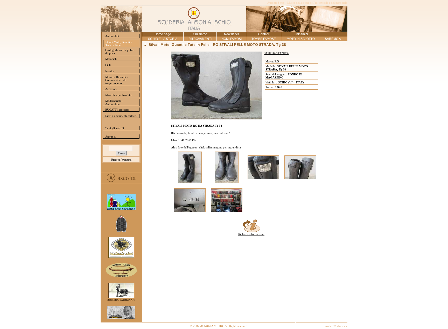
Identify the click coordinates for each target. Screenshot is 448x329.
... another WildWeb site (334, 326)
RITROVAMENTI (200, 39)
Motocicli (111, 58)
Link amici (301, 34)
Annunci (110, 136)
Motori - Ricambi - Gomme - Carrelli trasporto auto (116, 80)
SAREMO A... (334, 39)
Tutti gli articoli (114, 128)
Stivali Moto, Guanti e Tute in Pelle (119, 43)
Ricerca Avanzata (121, 159)
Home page (163, 34)
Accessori (111, 88)
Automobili (112, 36)
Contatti (263, 34)
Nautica (109, 71)
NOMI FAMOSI (231, 39)
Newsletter (231, 34)
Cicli (108, 65)
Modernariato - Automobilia (114, 102)
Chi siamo (200, 34)
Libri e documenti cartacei (121, 115)
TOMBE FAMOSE (263, 39)
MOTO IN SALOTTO (301, 39)
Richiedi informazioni (251, 233)
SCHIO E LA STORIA (162, 39)
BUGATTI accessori (117, 109)
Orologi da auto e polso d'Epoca (119, 51)
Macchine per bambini (118, 95)
